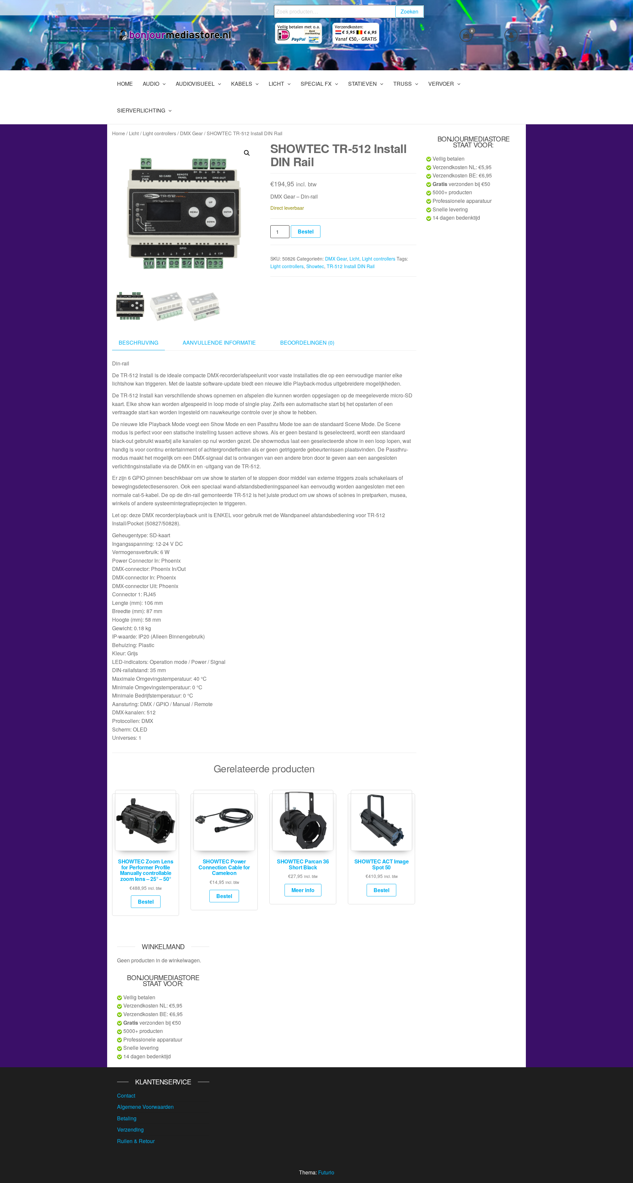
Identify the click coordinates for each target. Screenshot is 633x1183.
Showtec (315, 266)
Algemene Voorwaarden (145, 1106)
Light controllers (159, 133)
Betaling (126, 1118)
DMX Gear (191, 133)
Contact (126, 1095)
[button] (247, 153)
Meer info (303, 890)
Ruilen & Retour (136, 1141)
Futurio (326, 1172)
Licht (134, 133)
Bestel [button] (146, 901)
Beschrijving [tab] (138, 342)
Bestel (306, 231)
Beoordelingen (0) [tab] (307, 342)
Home (118, 133)
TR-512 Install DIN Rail (351, 266)
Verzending (130, 1129)
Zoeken (409, 11)
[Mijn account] (511, 35)
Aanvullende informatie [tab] (219, 342)
